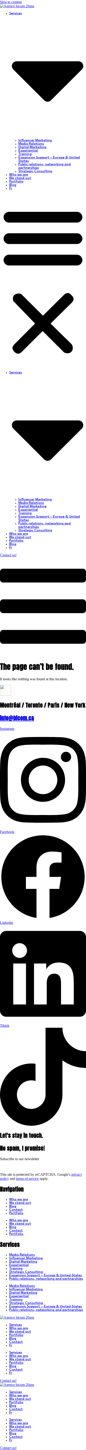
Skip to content (11, 2)
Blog (12, 185)
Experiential (28, 151)
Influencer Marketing (35, 140)
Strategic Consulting (35, 171)
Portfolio (16, 181)
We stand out (20, 178)
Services (15, 1325)
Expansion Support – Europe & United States (45, 1275)
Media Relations (31, 144)
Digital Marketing (32, 147)
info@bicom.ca (17, 718)
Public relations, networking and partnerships (46, 1279)
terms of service (27, 1179)
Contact (16, 1210)
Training (25, 154)
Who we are (18, 175)
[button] (43, 280)
